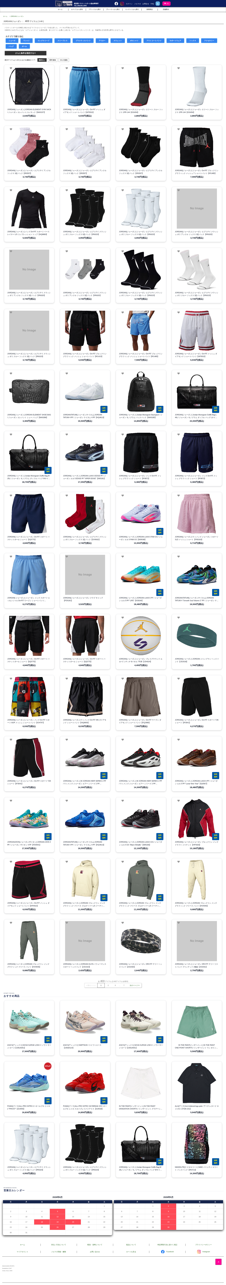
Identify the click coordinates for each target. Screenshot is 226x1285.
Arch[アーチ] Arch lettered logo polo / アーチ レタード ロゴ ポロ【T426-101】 (197, 1107)
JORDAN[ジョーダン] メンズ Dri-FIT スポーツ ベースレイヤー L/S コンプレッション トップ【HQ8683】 (28, 233)
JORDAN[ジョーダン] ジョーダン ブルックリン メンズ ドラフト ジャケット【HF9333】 (196, 843)
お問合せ (145, 4)
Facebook (170, 1252)
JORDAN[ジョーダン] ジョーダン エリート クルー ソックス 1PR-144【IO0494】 (141, 110)
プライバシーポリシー (203, 1245)
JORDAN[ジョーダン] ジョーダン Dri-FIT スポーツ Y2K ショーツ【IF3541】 (197, 721)
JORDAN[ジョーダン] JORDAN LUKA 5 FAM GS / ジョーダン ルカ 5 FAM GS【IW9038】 (141, 538)
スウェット (118, 41)
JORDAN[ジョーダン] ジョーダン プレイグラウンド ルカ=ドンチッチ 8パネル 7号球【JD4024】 (140, 660)
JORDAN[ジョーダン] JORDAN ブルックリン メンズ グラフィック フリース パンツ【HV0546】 (196, 904)
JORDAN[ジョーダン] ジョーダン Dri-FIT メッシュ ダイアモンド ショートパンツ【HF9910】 (84, 110)
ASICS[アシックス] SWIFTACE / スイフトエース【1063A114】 (82, 1046)
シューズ (12, 41)
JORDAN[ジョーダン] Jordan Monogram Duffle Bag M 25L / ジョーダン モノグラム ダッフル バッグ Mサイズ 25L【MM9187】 (28, 477)
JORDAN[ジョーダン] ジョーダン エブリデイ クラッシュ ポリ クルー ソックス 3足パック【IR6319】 (140, 294)
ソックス (192, 41)
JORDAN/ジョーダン (17, 16)
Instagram (206, 1252)
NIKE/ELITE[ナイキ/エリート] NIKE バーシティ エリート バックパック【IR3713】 (196, 1168)
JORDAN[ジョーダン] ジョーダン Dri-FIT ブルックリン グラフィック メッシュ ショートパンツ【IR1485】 (140, 355)
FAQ (152, 4)
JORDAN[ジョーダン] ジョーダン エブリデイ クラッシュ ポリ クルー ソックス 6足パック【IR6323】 (84, 233)
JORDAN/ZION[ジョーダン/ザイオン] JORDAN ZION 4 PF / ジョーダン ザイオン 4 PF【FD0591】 (29, 843)
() (167, 3)
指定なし (42, 60)
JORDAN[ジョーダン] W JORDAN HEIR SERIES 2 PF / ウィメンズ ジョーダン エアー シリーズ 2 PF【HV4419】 (84, 782)
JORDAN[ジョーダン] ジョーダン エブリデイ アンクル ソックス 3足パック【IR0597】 (29, 171)
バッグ (11, 46)
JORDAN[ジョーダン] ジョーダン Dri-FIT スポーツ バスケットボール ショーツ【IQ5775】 (28, 538)
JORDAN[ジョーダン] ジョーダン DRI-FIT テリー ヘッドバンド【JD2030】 (140, 965)
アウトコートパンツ (154, 41)
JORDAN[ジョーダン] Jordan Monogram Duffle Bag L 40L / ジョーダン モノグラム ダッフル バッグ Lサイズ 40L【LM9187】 (196, 416)
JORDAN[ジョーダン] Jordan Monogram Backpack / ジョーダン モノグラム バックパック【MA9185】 (140, 416)
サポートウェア (175, 41)
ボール (24, 46)
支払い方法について (58, 1245)
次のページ (134, 985)
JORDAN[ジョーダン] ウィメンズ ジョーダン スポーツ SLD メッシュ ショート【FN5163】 (196, 538)
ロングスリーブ (43, 41)
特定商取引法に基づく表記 (167, 1245)
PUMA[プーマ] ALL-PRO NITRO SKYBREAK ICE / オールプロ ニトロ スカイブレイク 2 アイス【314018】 (85, 1107)
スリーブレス (62, 41)
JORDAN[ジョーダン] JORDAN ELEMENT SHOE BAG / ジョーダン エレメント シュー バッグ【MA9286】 (29, 416)
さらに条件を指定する (24, 53)
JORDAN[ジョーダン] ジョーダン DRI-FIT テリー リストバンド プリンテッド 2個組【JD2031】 (196, 965)
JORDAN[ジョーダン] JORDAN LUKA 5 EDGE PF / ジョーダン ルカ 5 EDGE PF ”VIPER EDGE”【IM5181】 (84, 477)
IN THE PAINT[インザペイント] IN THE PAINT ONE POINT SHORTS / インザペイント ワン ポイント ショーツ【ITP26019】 (196, 1046)
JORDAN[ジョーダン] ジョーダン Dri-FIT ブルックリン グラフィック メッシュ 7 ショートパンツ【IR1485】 (196, 171)
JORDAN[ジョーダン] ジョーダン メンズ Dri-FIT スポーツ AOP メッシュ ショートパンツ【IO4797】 (28, 721)
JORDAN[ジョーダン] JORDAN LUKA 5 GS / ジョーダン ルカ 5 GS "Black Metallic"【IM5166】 (140, 843)
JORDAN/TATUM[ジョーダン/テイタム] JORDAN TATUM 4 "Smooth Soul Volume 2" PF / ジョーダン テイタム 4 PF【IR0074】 (196, 599)
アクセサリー (209, 41)
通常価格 (52, 60)
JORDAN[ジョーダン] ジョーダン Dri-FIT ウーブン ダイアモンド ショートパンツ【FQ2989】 (140, 721)
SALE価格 (64, 60)
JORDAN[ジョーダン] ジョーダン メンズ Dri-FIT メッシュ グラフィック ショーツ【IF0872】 (140, 477)
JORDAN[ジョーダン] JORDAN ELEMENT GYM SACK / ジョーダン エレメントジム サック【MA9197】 (29, 110)
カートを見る (131, 1252)
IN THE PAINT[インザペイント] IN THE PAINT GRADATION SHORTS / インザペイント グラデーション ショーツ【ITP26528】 (140, 1107)
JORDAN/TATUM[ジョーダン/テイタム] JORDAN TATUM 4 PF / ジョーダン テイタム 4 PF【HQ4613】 (84, 416)
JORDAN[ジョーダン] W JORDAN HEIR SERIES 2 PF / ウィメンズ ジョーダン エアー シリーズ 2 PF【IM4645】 (140, 782)
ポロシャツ (134, 41)
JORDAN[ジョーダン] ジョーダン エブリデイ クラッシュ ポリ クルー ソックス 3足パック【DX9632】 (84, 538)
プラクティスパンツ (83, 41)
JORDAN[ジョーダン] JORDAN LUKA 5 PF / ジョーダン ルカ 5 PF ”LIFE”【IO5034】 (140, 599)
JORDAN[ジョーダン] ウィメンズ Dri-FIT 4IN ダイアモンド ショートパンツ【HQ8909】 (84, 721)
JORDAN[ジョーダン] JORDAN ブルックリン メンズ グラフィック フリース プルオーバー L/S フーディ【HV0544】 (84, 904)
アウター (102, 41)
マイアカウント (22, 1252)
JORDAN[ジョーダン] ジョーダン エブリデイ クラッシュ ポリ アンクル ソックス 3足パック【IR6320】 (196, 233)
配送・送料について (94, 1245)
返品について (131, 1245)
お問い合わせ (95, 1252)
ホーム (5, 16)
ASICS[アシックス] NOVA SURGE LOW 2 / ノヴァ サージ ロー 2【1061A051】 (29, 1046)
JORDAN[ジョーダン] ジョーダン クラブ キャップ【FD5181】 (83, 599)
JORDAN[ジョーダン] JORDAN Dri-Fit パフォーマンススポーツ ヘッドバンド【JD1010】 (84, 965)
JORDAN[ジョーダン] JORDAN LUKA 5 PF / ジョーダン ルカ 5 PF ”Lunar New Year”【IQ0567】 (196, 782)
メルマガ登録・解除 (58, 1252)
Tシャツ (27, 41)
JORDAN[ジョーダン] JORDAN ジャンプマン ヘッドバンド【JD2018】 (197, 660)
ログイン (129, 4)
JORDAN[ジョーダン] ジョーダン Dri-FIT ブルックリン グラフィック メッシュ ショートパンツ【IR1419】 (85, 355)
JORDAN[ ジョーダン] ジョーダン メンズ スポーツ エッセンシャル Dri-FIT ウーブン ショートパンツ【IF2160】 (28, 599)
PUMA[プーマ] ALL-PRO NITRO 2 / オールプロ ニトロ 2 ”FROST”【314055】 (28, 1107)
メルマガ (137, 4)
